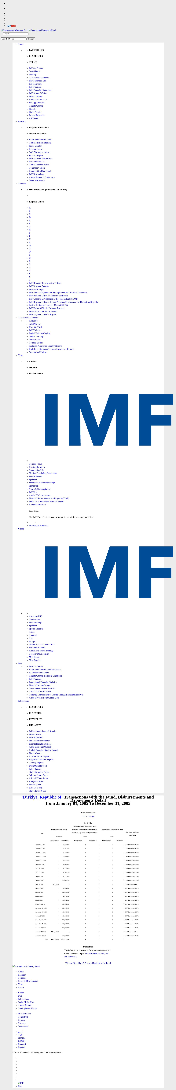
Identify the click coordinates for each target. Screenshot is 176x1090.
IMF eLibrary (35, 734)
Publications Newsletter (39, 741)
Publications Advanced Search (42, 731)
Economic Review (37, 161)
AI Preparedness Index (39, 672)
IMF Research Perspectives (41, 158)
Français (21, 1038)
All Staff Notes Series (38, 778)
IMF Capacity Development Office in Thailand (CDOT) (53, 299)
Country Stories (36, 343)
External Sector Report (39, 756)
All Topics (33, 118)
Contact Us (23, 1017)
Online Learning (36, 336)
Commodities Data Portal (40, 171)
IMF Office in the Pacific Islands (43, 311)
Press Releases (35, 476)
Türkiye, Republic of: (42, 797)
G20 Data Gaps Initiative (40, 691)
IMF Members (35, 84)
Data (20, 663)
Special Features (36, 629)
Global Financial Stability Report (43, 750)
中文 (20, 1034)
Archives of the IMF (38, 99)
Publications (23, 701)
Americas (33, 635)
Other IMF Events (37, 180)
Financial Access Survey (39, 685)
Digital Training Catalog (39, 333)
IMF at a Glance (36, 68)
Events (21, 987)
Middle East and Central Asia (41, 644)
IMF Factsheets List (37, 81)
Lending (32, 74)
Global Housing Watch (39, 165)
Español (21, 1047)
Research (22, 121)
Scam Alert (23, 1026)
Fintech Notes (35, 784)
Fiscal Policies (35, 112)
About (21, 44)
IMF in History (35, 96)
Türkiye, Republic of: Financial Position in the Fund (88, 963)
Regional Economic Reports (41, 759)
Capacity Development (39, 77)
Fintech (32, 109)
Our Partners (34, 339)
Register (40, 522)
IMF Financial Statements (40, 90)
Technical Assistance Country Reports (45, 346)
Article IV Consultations (39, 495)
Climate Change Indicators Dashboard (45, 676)
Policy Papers (35, 769)
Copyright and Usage (27, 1008)
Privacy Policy (24, 1013)
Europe (32, 641)
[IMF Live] (11, 25)
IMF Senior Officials (38, 93)
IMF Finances (35, 87)
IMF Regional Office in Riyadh (42, 314)
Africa (32, 632)
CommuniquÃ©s (36, 470)
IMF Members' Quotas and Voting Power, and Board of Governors (58, 292)
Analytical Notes (36, 781)
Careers (21, 1020)
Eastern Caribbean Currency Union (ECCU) (48, 305)
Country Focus (35, 464)
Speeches (33, 479)
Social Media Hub (26, 1002)
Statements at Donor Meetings (42, 482)
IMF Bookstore (35, 737)
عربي (20, 1031)
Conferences (34, 619)
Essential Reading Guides (40, 744)
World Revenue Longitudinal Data (44, 698)
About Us (33, 321)
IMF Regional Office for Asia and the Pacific (48, 296)
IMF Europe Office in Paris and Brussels (46, 308)
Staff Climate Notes (37, 791)
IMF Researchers (36, 174)
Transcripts (33, 486)
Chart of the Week (37, 467)
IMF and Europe (36, 289)
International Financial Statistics (43, 682)
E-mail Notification (37, 504)
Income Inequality (37, 115)
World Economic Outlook (40, 139)
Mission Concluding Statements (43, 473)
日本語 (21, 1041)
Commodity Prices (37, 168)
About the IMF (35, 616)
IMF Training (35, 330)
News (20, 355)
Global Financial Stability (40, 143)
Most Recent (34, 657)
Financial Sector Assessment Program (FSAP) (49, 498)
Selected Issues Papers (38, 775)
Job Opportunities (36, 103)
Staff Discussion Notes (39, 152)
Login (31, 522)
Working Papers (36, 155)
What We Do (34, 324)
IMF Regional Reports (39, 286)
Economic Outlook (37, 647)
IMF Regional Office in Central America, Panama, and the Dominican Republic (63, 302)
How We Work (35, 327)
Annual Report (24, 1005)
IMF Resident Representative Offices (45, 283)
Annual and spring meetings (41, 651)
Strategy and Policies (38, 352)
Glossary (22, 1023)
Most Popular (35, 660)
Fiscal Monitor (35, 146)
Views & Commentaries (39, 489)
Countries (22, 183)
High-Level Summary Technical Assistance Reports (51, 349)
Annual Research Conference (42, 177)
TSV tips (90, 816)
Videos (21, 529)
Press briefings (35, 622)
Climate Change (36, 106)
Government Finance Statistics (42, 688)
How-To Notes (35, 788)
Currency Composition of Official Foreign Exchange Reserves (56, 695)
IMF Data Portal (36, 666)
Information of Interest (38, 525)
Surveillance (34, 71)
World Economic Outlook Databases (45, 669)
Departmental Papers (38, 766)
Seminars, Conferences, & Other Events (46, 501)
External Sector (35, 149)
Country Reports (36, 762)
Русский (22, 1044)
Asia (31, 638)
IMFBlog (33, 492)
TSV (84, 816)
